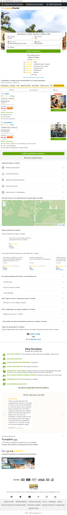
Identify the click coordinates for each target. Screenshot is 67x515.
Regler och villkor (9, 501)
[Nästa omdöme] (62, 412)
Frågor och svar (44, 85)
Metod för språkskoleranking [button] (34, 157)
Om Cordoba (35, 85)
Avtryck (60, 501)
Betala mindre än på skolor (35, 4)
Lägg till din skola (33, 508)
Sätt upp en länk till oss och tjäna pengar (53, 505)
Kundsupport (52, 501)
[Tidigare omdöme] (4, 412)
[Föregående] (1, 85)
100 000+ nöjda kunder (55, 4)
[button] (1, 1)
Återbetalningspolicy (21, 501)
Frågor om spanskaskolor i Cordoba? (13, 327)
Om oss (45, 501)
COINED (5, 269)
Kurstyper (12, 85)
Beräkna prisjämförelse (33, 51)
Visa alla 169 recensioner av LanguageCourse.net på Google (19, 454)
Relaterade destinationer (60, 85)
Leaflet (56, 225)
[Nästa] (65, 85)
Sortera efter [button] (34, 90)
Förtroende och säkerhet (33, 505)
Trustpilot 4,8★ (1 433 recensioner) (13, 4)
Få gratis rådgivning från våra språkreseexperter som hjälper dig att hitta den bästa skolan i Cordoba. (30, 329)
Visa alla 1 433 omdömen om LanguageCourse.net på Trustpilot (20, 444)
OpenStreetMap (62, 225)
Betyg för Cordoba (26, 85)
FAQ (51, 85)
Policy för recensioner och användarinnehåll (13, 505)
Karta (18, 85)
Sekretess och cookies (35, 501)
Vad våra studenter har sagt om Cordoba (33, 77)
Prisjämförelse (5, 85)
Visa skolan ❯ (58, 110)
